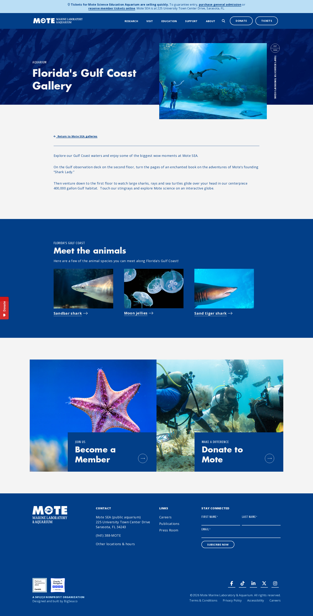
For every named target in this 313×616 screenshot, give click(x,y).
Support (191, 21)
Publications (169, 523)
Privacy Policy (232, 600)
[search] (223, 21)
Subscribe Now (218, 544)
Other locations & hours (115, 544)
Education (169, 21)
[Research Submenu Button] (140, 21)
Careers (165, 517)
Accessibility (255, 600)
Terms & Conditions (203, 600)
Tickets (266, 20)
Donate (241, 20)
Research (131, 21)
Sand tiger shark (210, 313)
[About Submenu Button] (217, 21)
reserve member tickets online (111, 8)
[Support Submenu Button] (200, 21)
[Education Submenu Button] (179, 21)
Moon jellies (136, 313)
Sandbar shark (68, 313)
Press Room (168, 530)
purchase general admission (220, 5)
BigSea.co (71, 601)
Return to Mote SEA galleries (76, 136)
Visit (149, 21)
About (210, 21)
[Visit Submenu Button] (155, 21)
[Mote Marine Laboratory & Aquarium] (58, 20)
